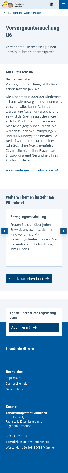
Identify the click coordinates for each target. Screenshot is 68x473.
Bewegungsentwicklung (28, 217)
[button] (4, 231)
